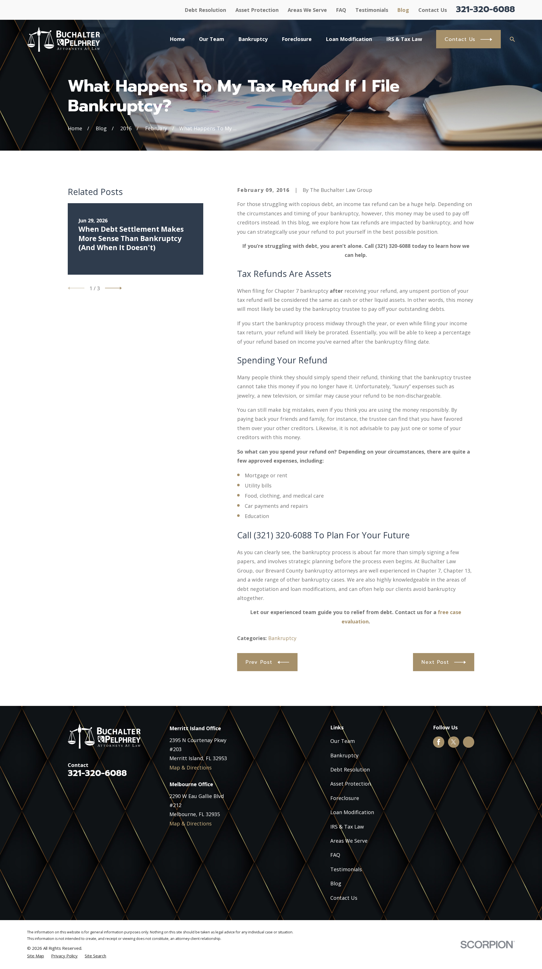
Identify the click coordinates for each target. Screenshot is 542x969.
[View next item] (113, 288)
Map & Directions (190, 767)
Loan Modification (352, 812)
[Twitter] (454, 742)
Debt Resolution (205, 9)
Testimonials (371, 9)
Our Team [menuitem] (211, 39)
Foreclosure (344, 798)
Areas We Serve (307, 9)
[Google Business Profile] (468, 742)
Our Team (342, 741)
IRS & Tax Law (347, 826)
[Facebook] (439, 742)
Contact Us (432, 9)
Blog (403, 9)
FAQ (341, 9)
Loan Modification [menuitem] (349, 39)
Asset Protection (257, 9)
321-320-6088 (485, 9)
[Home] (63, 39)
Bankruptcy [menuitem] (253, 39)
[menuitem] (35, 956)
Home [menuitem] (177, 39)
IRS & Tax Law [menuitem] (404, 39)
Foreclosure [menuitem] (297, 39)
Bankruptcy (282, 638)
